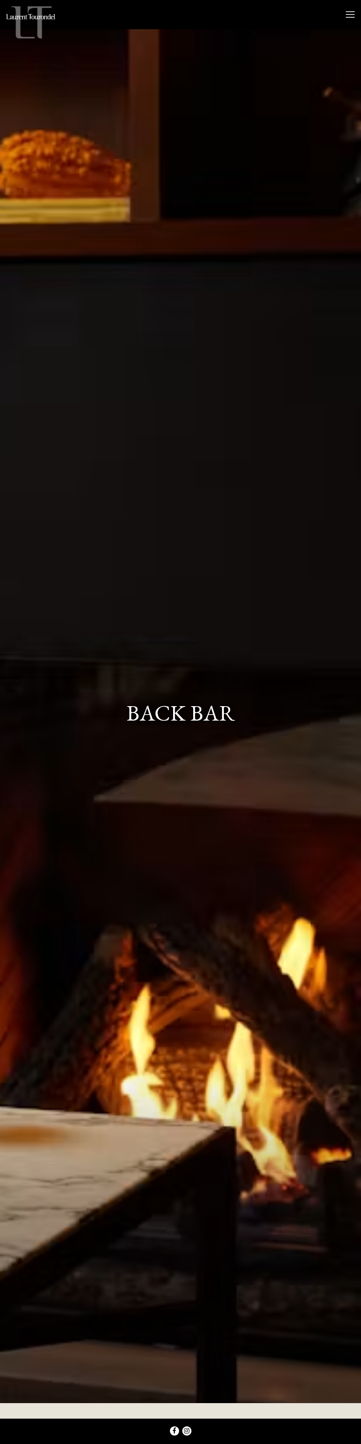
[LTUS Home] (30, 22)
